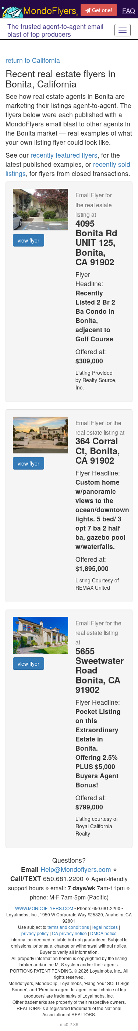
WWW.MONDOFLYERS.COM (44, 908)
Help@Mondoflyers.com (75, 869)
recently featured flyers (64, 154)
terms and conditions (68, 927)
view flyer (28, 240)
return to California (33, 60)
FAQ (128, 10)
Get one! (101, 10)
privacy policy (35, 933)
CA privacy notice (69, 933)
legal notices (105, 927)
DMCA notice (103, 933)
